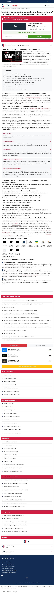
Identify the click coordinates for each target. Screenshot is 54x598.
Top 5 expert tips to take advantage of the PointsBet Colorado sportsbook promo (24, 78)
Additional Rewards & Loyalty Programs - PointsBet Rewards (19, 82)
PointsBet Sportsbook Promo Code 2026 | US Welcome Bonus (19, 336)
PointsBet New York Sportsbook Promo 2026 (15, 330)
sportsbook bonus (16, 225)
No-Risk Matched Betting (10, 448)
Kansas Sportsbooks (8, 403)
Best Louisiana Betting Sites (10, 423)
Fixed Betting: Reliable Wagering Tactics (14, 515)
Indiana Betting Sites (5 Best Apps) (12, 429)
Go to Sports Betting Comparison (27, 366)
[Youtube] (45, 5)
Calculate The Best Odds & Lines (11, 394)
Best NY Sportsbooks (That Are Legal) (13, 493)
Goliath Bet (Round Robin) (10, 454)
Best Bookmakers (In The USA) (11, 391)
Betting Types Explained (10, 381)
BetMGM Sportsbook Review (14, 361)
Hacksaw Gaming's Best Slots (8, 566)
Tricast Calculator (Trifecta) (10, 441)
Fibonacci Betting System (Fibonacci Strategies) (15, 521)
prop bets (15, 223)
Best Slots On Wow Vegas (7, 562)
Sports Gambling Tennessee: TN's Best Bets (14, 499)
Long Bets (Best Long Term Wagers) (12, 468)
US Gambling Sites (4, 8)
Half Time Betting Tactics (10, 458)
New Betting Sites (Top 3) (10, 378)
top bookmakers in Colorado (33, 97)
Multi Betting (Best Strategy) (11, 451)
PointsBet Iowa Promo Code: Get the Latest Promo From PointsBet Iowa (21, 317)
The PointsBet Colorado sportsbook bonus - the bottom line (19, 84)
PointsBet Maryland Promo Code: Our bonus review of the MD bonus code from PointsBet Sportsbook (28, 320)
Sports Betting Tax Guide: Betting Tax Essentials (15, 531)
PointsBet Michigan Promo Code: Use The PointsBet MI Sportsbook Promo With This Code (26, 323)
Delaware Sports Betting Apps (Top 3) (13, 433)
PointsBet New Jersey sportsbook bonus (39, 108)
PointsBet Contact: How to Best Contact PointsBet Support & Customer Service (23, 304)
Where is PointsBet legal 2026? (11, 340)
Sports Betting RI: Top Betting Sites (12, 496)
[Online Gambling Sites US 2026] (9, 5)
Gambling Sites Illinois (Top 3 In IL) (12, 426)
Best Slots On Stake (6, 561)
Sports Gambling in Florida (10, 413)
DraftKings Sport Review (13, 356)
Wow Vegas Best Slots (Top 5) (8, 568)
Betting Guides (7, 375)
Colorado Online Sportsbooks (11, 419)
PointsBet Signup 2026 (9, 333)
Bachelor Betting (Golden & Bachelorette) (14, 464)
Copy (26, 36)
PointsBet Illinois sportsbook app (30, 275)
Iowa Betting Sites (8, 406)
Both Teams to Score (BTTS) (10, 445)
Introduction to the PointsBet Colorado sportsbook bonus (19, 74)
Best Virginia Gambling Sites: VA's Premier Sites (15, 503)
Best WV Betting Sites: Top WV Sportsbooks (14, 506)
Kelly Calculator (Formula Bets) (11, 518)
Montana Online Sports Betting (11, 486)
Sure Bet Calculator (8, 461)
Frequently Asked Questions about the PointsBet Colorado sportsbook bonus (23, 80)
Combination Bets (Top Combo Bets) (13, 471)
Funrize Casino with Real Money (9, 572)
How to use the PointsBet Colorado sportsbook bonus (18, 76)
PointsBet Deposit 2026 (9, 307)
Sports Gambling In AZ (9, 410)
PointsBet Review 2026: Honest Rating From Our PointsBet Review (20, 300)
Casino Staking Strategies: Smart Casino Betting (15, 525)
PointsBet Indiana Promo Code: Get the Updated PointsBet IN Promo (21, 313)
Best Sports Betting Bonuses (11, 388)
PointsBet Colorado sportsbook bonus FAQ (15, 89)
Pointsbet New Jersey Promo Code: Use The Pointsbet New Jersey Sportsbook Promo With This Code (28, 327)
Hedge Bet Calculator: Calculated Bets (13, 528)
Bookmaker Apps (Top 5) (10, 384)
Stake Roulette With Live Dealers (9, 570)
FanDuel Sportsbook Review (14, 350)
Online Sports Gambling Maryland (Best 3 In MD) (16, 480)
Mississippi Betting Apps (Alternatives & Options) (15, 483)
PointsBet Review (12, 8)
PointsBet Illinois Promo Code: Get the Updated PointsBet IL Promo (20, 310)
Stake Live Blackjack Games (8, 564)
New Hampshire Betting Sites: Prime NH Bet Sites (16, 490)
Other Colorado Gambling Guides (13, 87)
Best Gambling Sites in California (12, 416)
